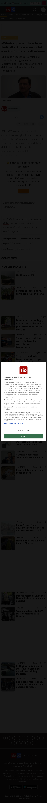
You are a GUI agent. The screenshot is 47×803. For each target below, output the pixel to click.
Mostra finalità (23, 430)
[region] (23, 401)
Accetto (23, 436)
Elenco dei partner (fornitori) (14, 423)
